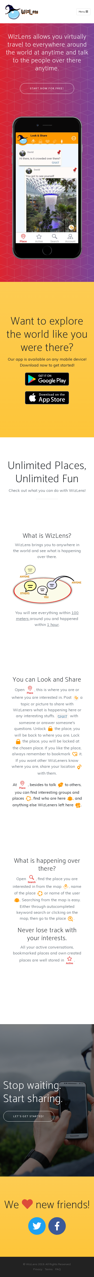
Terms (49, 1269)
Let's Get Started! (28, 1116)
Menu (82, 12)
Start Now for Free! (47, 88)
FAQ (58, 1269)
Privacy (37, 1269)
